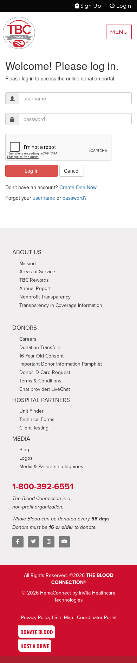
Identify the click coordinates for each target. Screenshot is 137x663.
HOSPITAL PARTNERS (41, 400)
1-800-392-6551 (42, 486)
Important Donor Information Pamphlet (60, 364)
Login (123, 6)
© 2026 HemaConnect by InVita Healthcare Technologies (69, 596)
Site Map (63, 617)
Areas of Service (37, 271)
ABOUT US (26, 252)
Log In (32, 170)
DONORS (24, 327)
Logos (26, 458)
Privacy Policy (36, 617)
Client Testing (33, 428)
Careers (28, 339)
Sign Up (90, 6)
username (44, 197)
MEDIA (21, 438)
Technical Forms (36, 419)
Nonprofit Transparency (45, 297)
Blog (24, 449)
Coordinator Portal (96, 617)
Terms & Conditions (40, 381)
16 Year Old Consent (41, 356)
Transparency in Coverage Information (60, 305)
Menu (119, 31)
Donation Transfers (40, 347)
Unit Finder (31, 411)
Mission (27, 263)
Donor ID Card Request (44, 372)
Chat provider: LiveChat (44, 389)
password (73, 197)
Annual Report (35, 288)
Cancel (71, 170)
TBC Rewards (34, 280)
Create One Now (78, 187)
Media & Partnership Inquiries (51, 466)
